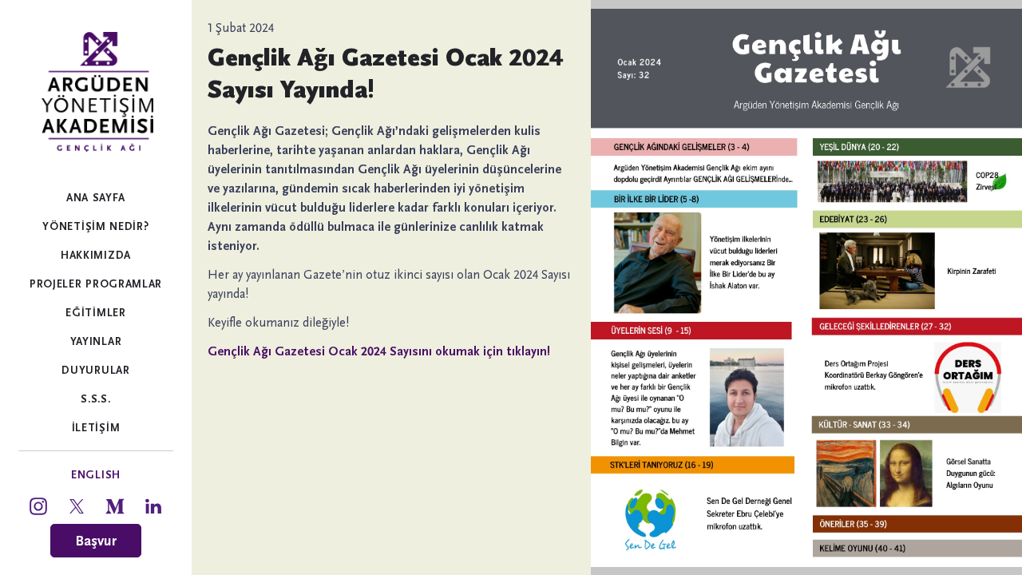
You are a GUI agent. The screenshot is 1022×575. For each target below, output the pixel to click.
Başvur (96, 540)
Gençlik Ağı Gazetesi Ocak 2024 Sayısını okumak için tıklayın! (379, 351)
